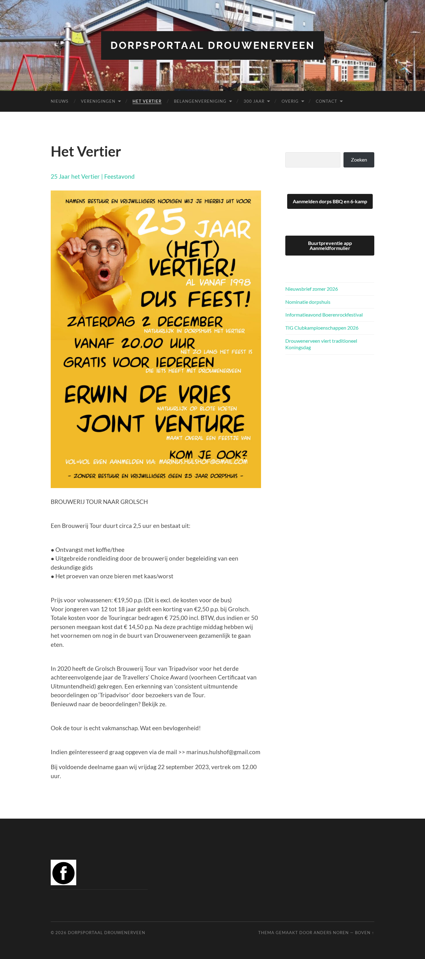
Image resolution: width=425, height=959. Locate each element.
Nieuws (59, 101)
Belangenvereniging (200, 101)
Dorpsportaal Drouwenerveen (212, 45)
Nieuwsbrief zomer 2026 (311, 289)
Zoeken (359, 159)
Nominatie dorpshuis (307, 302)
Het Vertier (147, 101)
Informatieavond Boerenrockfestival (324, 314)
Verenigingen (98, 101)
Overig (290, 101)
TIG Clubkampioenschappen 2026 (321, 328)
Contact (326, 101)
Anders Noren (331, 932)
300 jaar (254, 101)
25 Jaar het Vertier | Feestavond (93, 176)
